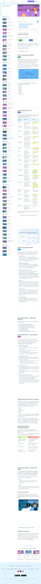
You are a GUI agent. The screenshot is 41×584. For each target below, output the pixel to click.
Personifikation (20, 175)
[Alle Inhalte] (36, 1)
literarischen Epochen (24, 367)
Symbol (19, 194)
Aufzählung (26, 153)
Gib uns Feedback (34, 578)
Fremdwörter (21, 263)
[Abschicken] (38, 21)
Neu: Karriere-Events (31, 1)
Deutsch (19, 32)
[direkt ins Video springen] (28, 74)
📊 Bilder (33, 240)
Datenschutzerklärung (28, 244)
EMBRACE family (22, 580)
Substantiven (25, 293)
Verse (24, 260)
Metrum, (30, 257)
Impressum (11, 578)
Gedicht (24, 341)
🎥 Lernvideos (24, 236)
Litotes (19, 155)
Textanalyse (30, 266)
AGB (15, 578)
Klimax (19, 151)
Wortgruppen (26, 208)
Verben (20, 292)
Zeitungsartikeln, (25, 264)
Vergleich (19, 205)
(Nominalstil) (29, 293)
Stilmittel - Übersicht (26, 32)
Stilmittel (22, 32)
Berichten (35, 264)
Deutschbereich (30, 539)
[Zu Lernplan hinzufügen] (18, 18)
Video (36, 44)
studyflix (5, 1)
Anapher (19, 131)
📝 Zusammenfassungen (33, 237)
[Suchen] (25, 1)
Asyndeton (20, 136)
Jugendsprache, (21, 270)
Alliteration (20, 126)
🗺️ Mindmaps (24, 240)
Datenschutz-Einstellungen (26, 578)
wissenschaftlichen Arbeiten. (33, 273)
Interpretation (31, 378)
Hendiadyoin (20, 142)
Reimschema (33, 257)
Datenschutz (19, 578)
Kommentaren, (25, 277)
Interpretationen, (21, 273)
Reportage (36, 285)
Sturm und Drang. (21, 372)
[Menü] (38, 1)
